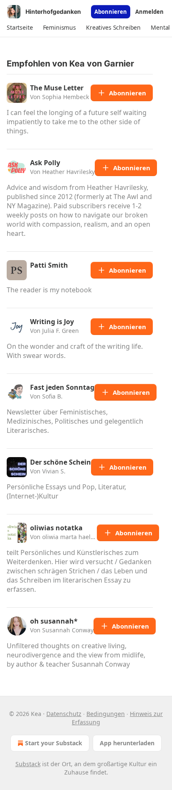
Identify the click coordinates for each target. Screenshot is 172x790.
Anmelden (149, 11)
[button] (20, 27)
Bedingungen (105, 714)
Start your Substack (53, 743)
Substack (27, 764)
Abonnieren (110, 11)
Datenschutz (63, 714)
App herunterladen (127, 743)
